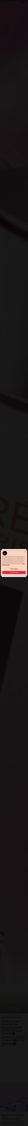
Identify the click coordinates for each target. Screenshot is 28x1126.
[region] (14, 563)
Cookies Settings (14, 568)
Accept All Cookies (14, 572)
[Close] (25, 551)
